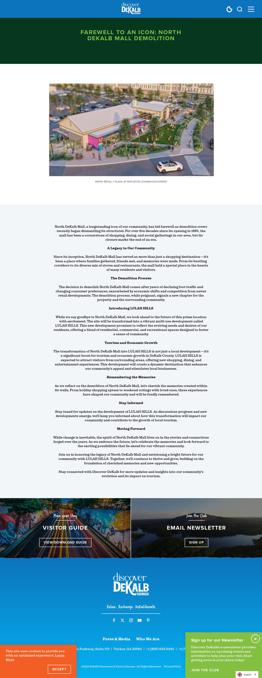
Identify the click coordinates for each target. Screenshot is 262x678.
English (247, 674)
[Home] (131, 9)
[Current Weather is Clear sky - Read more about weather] (229, 9)
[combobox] (247, 674)
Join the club (205, 670)
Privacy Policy (172, 666)
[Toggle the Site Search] (239, 9)
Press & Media (116, 639)
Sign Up (196, 542)
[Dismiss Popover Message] (255, 638)
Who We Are (148, 639)
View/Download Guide (65, 542)
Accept (59, 669)
